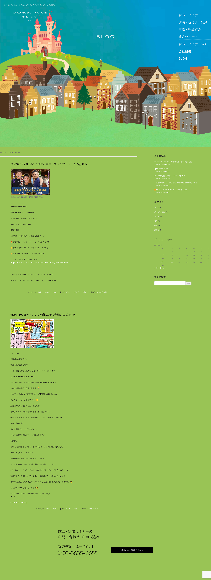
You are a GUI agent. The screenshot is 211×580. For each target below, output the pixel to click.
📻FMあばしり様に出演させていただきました (170, 189)
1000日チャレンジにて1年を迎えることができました (173, 162)
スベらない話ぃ (159, 212)
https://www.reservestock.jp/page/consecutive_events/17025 (39, 262)
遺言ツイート (188, 36)
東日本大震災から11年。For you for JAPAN (169, 176)
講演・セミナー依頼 (193, 44)
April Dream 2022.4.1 (161, 169)
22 (172, 262)
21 (162, 262)
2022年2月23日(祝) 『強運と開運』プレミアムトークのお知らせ (50, 164)
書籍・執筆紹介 (190, 29)
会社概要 (185, 51)
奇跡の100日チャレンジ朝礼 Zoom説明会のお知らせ (43, 314)
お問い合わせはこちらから (132, 550)
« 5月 (156, 268)
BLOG (183, 58)
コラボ (38, 292)
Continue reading (20, 502)
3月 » (162, 268)
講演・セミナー (190, 15)
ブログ (47, 292)
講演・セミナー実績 (193, 22)
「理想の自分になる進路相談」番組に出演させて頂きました (175, 183)
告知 (55, 292)
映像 (156, 225)
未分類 (156, 230)
